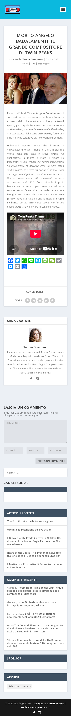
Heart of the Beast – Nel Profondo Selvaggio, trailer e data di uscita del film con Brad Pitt (34, 554)
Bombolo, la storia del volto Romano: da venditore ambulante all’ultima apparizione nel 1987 (35, 643)
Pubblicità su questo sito (35, 707)
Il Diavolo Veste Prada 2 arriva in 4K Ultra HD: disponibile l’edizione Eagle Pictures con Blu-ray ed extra (34, 541)
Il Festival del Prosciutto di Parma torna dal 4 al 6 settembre (34, 566)
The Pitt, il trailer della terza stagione (30, 521)
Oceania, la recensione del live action (29, 529)
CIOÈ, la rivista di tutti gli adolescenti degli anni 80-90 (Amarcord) (31, 615)
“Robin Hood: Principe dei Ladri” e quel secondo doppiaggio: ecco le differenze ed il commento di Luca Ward (35, 590)
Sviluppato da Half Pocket (48, 703)
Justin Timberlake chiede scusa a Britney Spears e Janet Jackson (31, 604)
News (25, 63)
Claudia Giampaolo (32, 59)
